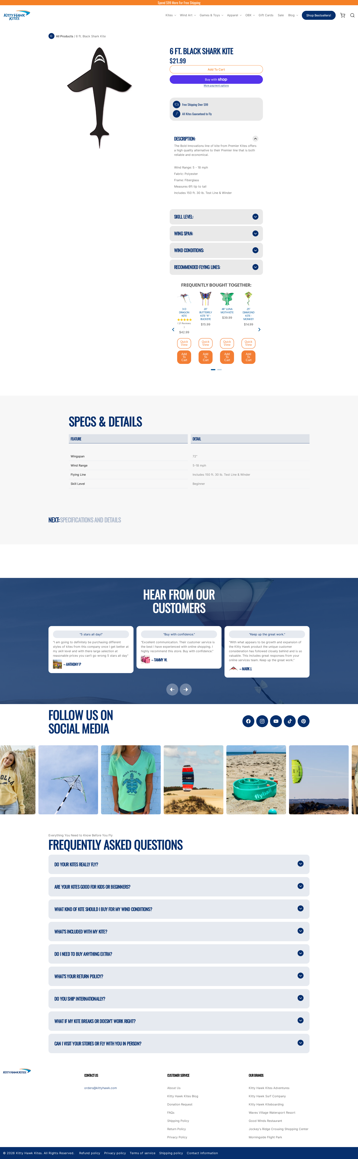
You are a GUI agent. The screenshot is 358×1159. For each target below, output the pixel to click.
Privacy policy (115, 1153)
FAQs (170, 1112)
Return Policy (176, 1129)
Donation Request (179, 1104)
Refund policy (89, 1153)
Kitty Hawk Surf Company (267, 1096)
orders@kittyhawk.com (100, 1088)
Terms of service (142, 1153)
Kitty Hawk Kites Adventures (269, 1088)
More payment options (216, 85)
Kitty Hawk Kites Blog (182, 1096)
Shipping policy (171, 1153)
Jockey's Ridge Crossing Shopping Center (278, 1129)
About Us (173, 1088)
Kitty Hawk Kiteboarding (266, 1104)
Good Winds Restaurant (265, 1121)
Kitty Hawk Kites (29, 1153)
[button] (170, 15)
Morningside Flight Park (265, 1137)
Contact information (202, 1153)
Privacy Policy (177, 1137)
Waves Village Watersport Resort (272, 1112)
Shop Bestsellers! (318, 15)
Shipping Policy (178, 1121)
